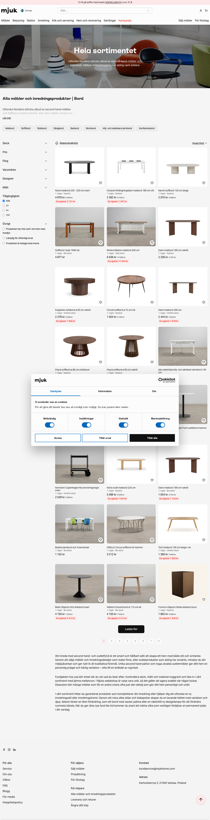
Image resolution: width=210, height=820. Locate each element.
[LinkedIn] (14, 749)
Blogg (6, 791)
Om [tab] (154, 391)
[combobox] (105, 11)
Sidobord (42, 128)
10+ (8, 215)
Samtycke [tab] (56, 391)
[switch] (86, 424)
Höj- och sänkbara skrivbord (117, 128)
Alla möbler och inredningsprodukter (93, 794)
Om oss (7, 774)
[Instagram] (9, 749)
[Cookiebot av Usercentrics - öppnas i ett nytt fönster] (161, 380)
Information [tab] (105, 391)
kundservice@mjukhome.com (157, 768)
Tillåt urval (105, 438)
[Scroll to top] (201, 799)
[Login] (200, 10)
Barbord (75, 128)
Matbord (9, 128)
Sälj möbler (78, 768)
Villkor (6, 779)
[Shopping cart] (206, 10)
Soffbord (25, 128)
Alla (8, 200)
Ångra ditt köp (79, 805)
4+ (7, 210)
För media (9, 796)
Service (7, 768)
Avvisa (58, 438)
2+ (7, 205)
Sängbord (58, 128)
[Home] (9, 11)
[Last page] (158, 641)
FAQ (5, 785)
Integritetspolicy (13, 802)
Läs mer (7, 118)
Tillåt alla (152, 438)
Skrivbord (91, 128)
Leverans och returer (83, 799)
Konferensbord (147, 128)
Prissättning (78, 774)
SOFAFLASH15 (113, 2)
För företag (78, 779)
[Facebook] (4, 749)
